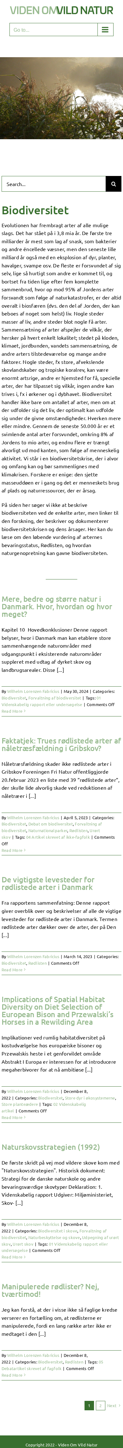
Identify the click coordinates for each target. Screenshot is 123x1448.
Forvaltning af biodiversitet (54, 697)
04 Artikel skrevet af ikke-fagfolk (58, 837)
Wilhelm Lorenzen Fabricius (33, 691)
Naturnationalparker (47, 830)
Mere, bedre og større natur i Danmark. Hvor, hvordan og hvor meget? (57, 606)
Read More (12, 711)
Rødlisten (78, 830)
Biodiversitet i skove (57, 1230)
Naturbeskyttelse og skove (54, 1237)
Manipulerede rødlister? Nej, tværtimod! (50, 1290)
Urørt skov (23, 1244)
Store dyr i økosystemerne (90, 1097)
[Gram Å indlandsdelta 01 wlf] (61, 60)
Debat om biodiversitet (50, 823)
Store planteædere (20, 1104)
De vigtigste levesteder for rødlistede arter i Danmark (48, 883)
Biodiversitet (14, 697)
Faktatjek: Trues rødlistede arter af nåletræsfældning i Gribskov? (61, 744)
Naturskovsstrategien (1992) (51, 1147)
